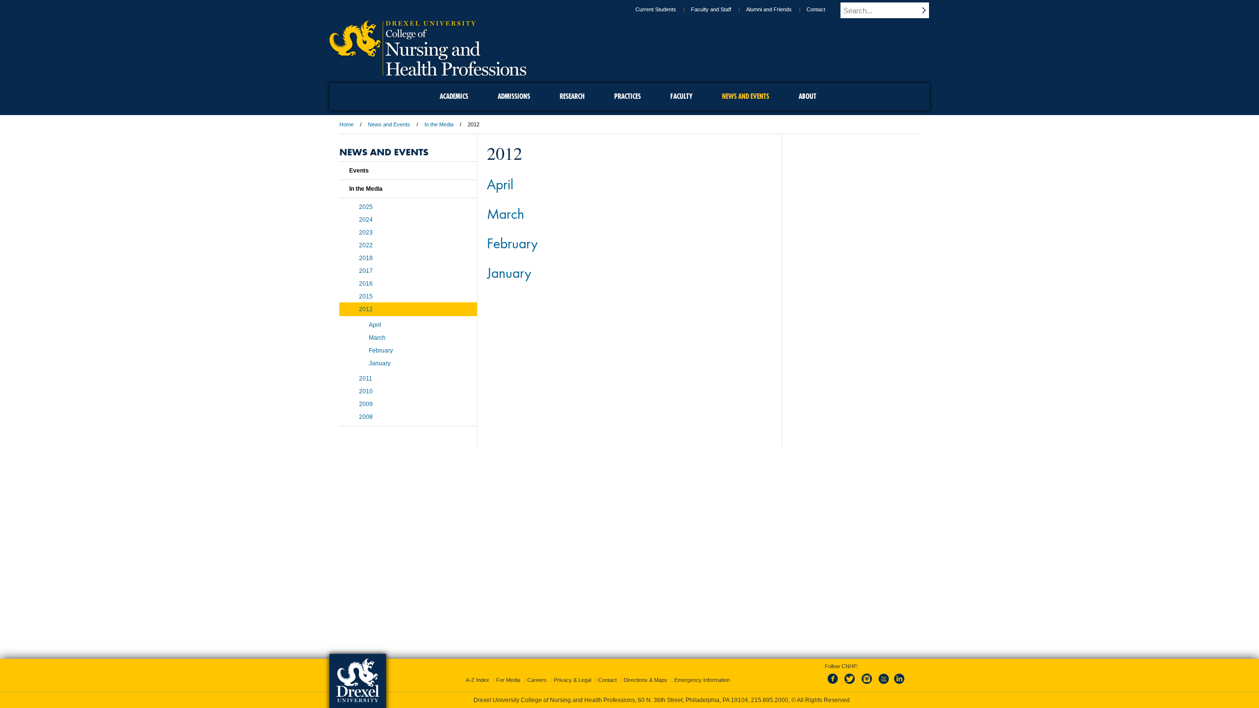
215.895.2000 (769, 700)
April (500, 184)
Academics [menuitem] (454, 96)
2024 (366, 219)
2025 (366, 207)
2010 (366, 391)
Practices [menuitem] (627, 96)
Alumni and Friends (769, 9)
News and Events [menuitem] (745, 96)
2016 (366, 283)
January (509, 272)
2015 (366, 296)
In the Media (438, 124)
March (505, 213)
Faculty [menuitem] (681, 96)
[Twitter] (850, 684)
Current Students (655, 9)
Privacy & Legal (572, 680)
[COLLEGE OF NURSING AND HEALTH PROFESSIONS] (428, 72)
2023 (366, 232)
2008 (366, 416)
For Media (508, 680)
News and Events (389, 124)
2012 (366, 309)
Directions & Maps (645, 680)
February (512, 243)
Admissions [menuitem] (514, 96)
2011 (365, 378)
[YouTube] (883, 684)
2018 (366, 258)
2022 (366, 245)
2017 (366, 270)
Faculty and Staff (711, 9)
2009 (366, 404)
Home (346, 124)
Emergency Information (702, 680)
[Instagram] (867, 684)
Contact (816, 9)
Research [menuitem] (572, 96)
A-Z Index (477, 680)
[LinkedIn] (899, 684)
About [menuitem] (807, 96)
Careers (537, 680)
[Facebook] (834, 684)
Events (359, 170)
